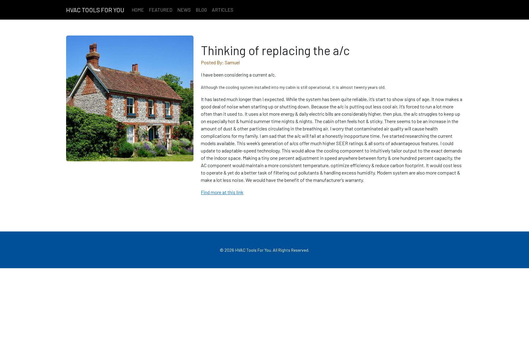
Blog (201, 10)
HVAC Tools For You (95, 9)
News (184, 10)
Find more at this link (222, 192)
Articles (222, 10)
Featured (160, 10)
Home (138, 10)
